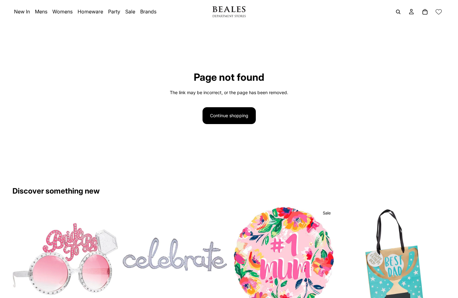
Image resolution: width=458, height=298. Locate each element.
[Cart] (425, 12)
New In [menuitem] (22, 11)
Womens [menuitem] (62, 11)
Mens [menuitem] (41, 11)
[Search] (398, 12)
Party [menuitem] (114, 11)
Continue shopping (229, 115)
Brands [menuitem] (148, 11)
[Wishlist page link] (439, 12)
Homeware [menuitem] (90, 11)
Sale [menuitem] (130, 11)
